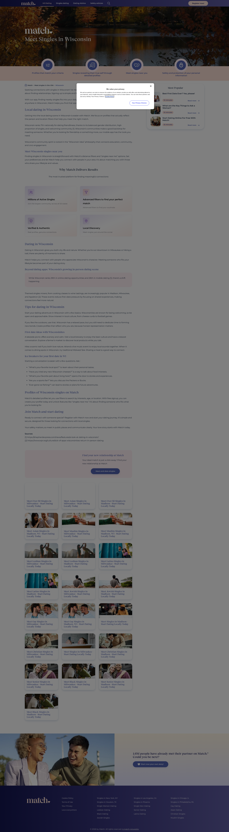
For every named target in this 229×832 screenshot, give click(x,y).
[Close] (150, 86)
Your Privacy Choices (139, 103)
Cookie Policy (109, 96)
